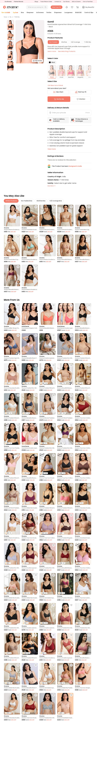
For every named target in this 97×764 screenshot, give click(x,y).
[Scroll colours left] (50, 72)
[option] (10, 25)
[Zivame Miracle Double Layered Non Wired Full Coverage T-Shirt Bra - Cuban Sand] (65, 215)
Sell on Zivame (76, 1)
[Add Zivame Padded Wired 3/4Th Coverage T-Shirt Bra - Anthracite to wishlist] (53, 365)
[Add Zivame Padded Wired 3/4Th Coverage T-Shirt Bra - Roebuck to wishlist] (18, 635)
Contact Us (57, 1)
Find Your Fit (82, 92)
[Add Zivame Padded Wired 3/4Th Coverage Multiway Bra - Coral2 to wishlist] (71, 485)
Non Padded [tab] (53, 42)
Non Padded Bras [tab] (26, 201)
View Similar (38, 61)
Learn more (52, 51)
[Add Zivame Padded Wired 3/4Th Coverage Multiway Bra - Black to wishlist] (35, 635)
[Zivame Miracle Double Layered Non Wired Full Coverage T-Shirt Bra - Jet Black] (47, 215)
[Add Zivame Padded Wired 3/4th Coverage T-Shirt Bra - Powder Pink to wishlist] (18, 455)
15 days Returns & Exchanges (81, 120)
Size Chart (59, 92)
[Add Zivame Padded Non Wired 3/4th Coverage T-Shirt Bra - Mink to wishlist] (89, 724)
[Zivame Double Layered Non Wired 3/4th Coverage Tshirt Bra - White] (47, 344)
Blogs (36, 1)
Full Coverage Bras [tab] (56, 201)
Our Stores (66, 1)
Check (87, 113)
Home (5, 17)
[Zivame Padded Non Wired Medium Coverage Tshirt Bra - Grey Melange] (65, 344)
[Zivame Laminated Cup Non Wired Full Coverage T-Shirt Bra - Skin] (12, 245)
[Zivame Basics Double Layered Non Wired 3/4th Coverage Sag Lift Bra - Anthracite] (30, 275)
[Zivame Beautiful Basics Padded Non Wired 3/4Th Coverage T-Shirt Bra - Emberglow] (47, 314)
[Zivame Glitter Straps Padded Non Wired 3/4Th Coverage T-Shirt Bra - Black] (12, 314)
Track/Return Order (46, 1)
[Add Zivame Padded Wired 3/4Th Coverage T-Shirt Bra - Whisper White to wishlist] (18, 395)
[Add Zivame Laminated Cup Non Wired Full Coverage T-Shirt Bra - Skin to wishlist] (18, 236)
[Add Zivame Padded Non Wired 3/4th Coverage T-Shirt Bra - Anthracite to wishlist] (89, 605)
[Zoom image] (29, 41)
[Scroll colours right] (89, 72)
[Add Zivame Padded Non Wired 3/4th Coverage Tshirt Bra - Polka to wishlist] (35, 724)
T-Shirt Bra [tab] (87, 42)
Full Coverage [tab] (75, 42)
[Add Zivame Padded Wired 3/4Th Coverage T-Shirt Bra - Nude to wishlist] (89, 335)
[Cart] (77, 7)
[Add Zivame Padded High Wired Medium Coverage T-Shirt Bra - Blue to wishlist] (18, 335)
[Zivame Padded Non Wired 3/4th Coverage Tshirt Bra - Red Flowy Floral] (65, 614)
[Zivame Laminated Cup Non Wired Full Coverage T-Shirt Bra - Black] (83, 215)
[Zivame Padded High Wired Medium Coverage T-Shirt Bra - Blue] (12, 344)
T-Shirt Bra (17, 17)
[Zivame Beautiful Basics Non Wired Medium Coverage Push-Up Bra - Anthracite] (83, 314)
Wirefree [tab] (64, 42)
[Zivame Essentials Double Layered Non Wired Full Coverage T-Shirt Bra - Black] (30, 215)
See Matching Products (66, 51)
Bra (10, 17)
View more (52, 149)
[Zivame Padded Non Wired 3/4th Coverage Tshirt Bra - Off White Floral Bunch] (47, 703)
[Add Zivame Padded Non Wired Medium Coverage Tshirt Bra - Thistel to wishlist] (18, 545)
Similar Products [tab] (11, 201)
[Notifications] (67, 7)
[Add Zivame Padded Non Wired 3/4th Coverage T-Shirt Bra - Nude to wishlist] (35, 365)
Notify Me (60, 99)
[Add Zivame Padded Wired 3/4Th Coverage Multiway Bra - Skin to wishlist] (89, 365)
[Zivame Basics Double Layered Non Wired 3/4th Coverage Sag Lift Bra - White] (12, 215)
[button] (45, 7)
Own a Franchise (88, 1)
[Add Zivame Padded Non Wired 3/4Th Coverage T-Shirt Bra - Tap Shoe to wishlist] (18, 605)
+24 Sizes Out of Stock (55, 85)
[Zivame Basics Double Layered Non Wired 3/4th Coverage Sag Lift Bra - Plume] (30, 245)
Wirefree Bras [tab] (41, 201)
